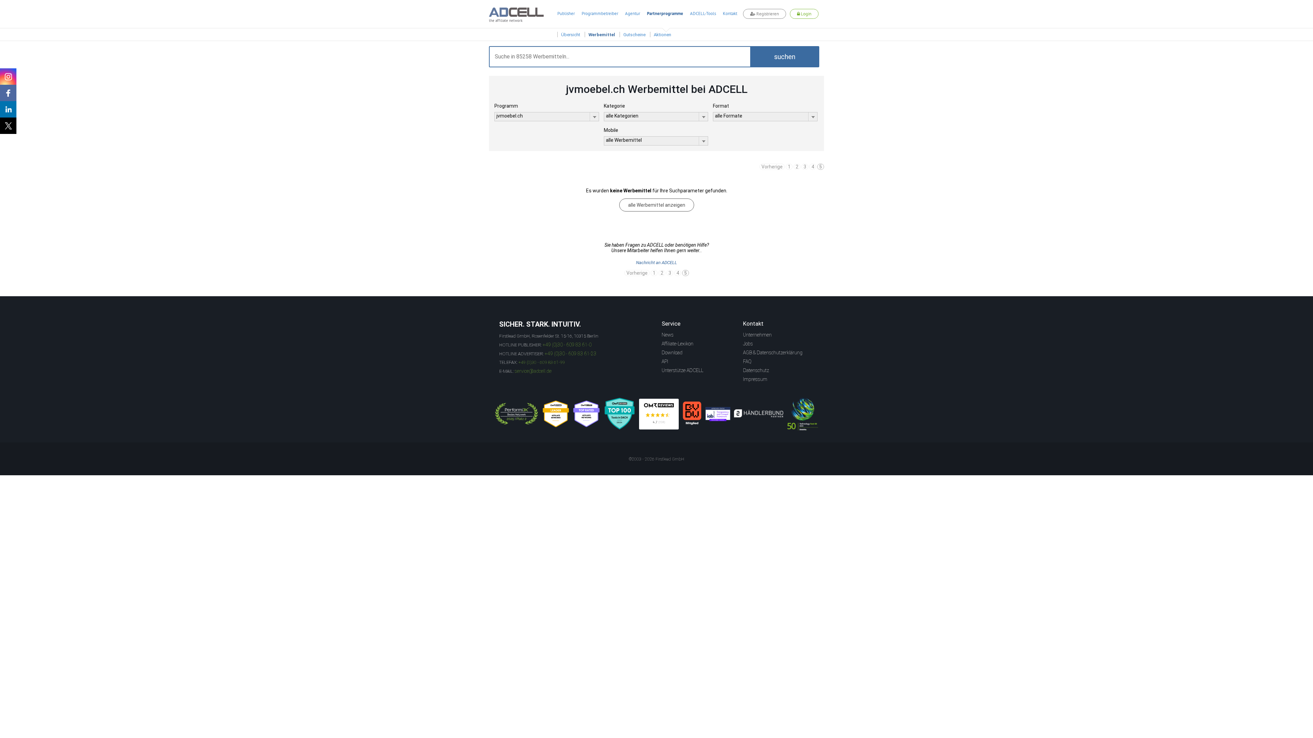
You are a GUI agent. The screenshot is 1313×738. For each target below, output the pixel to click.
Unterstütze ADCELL (682, 370)
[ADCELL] (659, 414)
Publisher (566, 13)
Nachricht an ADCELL (656, 262)
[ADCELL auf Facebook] (8, 93)
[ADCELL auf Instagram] (8, 76)
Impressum (755, 379)
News (668, 335)
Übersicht (570, 34)
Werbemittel (601, 34)
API (665, 361)
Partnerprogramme (665, 13)
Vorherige (772, 166)
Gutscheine (634, 34)
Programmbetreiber (600, 13)
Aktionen (662, 34)
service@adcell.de (533, 371)
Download (672, 352)
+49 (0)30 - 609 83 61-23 (570, 353)
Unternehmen (757, 335)
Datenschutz (756, 370)
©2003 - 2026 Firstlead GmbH (656, 459)
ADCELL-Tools (703, 13)
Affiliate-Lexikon (677, 343)
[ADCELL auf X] (8, 126)
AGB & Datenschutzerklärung (773, 352)
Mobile (611, 130)
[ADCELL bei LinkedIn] (8, 109)
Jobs (748, 343)
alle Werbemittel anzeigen (656, 205)
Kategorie (614, 106)
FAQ (747, 361)
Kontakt (730, 13)
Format (721, 106)
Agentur (632, 13)
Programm (506, 106)
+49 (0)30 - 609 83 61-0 (567, 344)
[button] (784, 56)
